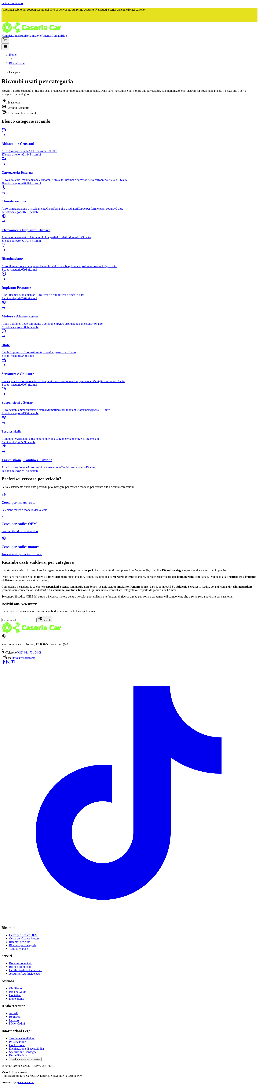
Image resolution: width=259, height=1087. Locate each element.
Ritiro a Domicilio (20, 966)
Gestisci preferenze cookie (25, 1059)
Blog (64, 35)
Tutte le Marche (18, 948)
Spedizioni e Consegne (23, 1052)
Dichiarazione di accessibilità (26, 1048)
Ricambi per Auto (19, 941)
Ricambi (14, 35)
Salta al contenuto (12, 3)
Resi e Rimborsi (18, 1055)
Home (5, 35)
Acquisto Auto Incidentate (24, 973)
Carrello (14, 1020)
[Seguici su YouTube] (13, 663)
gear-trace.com (25, 1082)
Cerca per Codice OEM (23, 935)
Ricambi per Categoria (22, 945)
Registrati (14, 1016)
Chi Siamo (15, 988)
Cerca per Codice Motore (24, 938)
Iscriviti (47, 620)
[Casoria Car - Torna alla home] (31, 32)
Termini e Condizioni (22, 1038)
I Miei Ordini (17, 1023)
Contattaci (15, 995)
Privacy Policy (18, 1041)
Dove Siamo (16, 998)
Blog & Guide (17, 991)
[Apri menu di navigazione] (5, 47)
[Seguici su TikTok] (129, 920)
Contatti (56, 35)
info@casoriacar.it (24, 657)
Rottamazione (33, 35)
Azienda (47, 35)
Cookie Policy (17, 1045)
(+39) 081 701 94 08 (29, 652)
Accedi (13, 1013)
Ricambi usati (17, 63)
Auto (22, 35)
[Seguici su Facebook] (4, 663)
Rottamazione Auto (20, 963)
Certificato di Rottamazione (25, 970)
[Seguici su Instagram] (8, 663)
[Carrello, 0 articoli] (5, 40)
